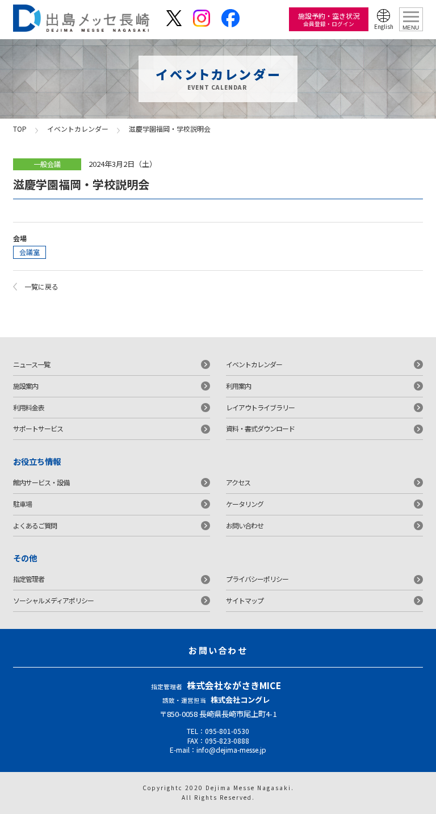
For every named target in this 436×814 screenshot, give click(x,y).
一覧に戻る (41, 286)
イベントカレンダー (77, 128)
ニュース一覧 (31, 364)
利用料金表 (28, 407)
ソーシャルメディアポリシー (53, 600)
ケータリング (244, 504)
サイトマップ (244, 600)
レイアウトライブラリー (260, 407)
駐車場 (22, 504)
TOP (20, 128)
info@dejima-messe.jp (231, 749)
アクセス (238, 482)
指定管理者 (28, 579)
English (383, 26)
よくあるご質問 (35, 525)
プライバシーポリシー (257, 579)
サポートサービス (38, 428)
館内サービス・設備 (41, 482)
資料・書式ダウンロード (260, 428)
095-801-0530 (227, 731)
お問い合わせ (244, 525)
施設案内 (25, 386)
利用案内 (238, 386)
